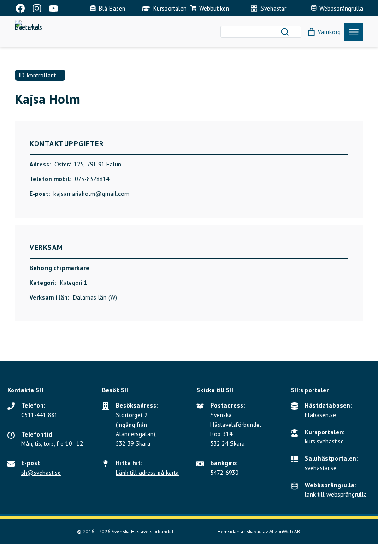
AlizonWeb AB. (285, 531)
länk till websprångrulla (336, 494)
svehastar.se (321, 468)
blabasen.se (320, 415)
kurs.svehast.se (324, 441)
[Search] (285, 32)
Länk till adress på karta (147, 472)
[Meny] (353, 32)
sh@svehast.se (41, 472)
